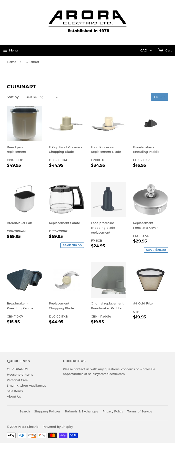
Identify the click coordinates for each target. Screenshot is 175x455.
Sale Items (15, 391)
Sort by (13, 97)
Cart (168, 50)
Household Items (20, 374)
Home (11, 62)
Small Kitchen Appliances (26, 385)
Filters (159, 97)
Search (25, 411)
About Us (14, 396)
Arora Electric (28, 426)
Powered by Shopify (58, 426)
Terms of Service (139, 411)
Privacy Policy (113, 411)
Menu (13, 50)
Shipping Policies (47, 411)
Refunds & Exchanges (81, 411)
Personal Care (17, 380)
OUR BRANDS (17, 369)
